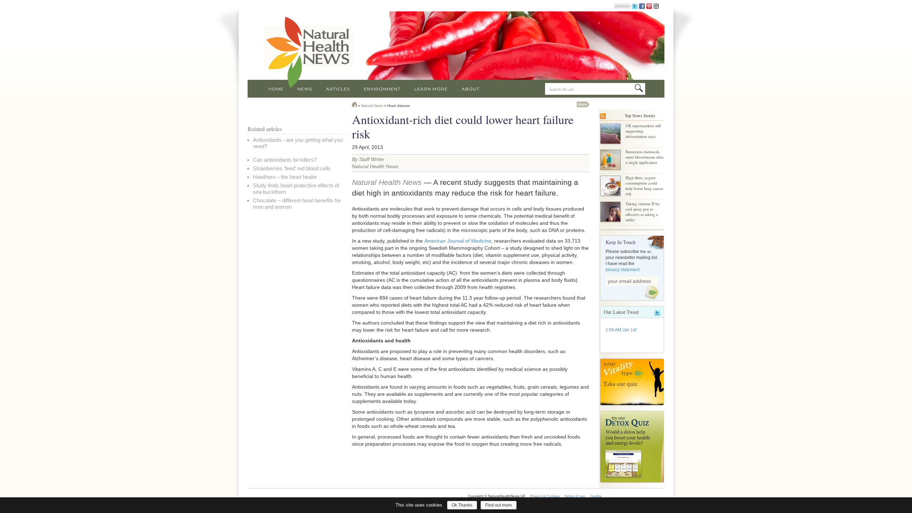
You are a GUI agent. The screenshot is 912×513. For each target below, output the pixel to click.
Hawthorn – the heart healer (285, 177)
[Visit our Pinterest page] (649, 6)
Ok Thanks (462, 505)
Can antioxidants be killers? (285, 160)
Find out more (498, 505)
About (471, 89)
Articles (338, 89)
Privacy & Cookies (545, 496)
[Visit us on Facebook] (642, 6)
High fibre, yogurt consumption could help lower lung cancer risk (644, 185)
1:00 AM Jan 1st (621, 329)
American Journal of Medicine (457, 241)
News (304, 89)
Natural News (372, 106)
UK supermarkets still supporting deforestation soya (643, 131)
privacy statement (622, 269)
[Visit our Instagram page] (656, 6)
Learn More (431, 89)
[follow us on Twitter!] (635, 6)
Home (276, 89)
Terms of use (574, 496)
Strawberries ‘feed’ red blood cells (292, 168)
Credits (595, 496)
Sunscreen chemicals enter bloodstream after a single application (645, 157)
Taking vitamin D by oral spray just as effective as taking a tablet (643, 211)
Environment (382, 89)
